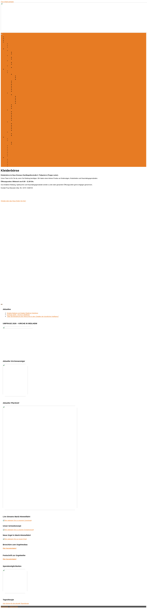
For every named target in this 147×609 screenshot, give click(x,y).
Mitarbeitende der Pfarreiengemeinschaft (22, 161)
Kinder (15, 94)
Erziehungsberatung (23, 77)
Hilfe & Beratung (14, 72)
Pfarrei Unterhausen (15, 66)
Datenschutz (14, 607)
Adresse (11, 159)
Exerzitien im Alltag (19, 142)
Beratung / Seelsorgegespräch (23, 74)
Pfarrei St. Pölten (14, 55)
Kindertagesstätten (15, 47)
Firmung (11, 151)
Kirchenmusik (13, 132)
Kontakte (8, 157)
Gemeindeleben (10, 69)
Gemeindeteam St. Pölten (21, 57)
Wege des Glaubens (11, 137)
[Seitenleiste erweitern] (1, 304)
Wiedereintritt (13, 156)
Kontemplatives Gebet (20, 144)
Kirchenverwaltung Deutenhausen (24, 62)
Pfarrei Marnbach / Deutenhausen (20, 60)
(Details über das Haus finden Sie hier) (13, 201)
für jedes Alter (13, 93)
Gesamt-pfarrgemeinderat (17, 45)
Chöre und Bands (18, 134)
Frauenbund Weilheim (20, 113)
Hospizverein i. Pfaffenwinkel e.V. (23, 125)
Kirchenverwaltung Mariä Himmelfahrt (25, 54)
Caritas (15, 81)
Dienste (7, 42)
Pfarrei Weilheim (14, 50)
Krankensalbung (18, 88)
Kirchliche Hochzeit (15, 152)
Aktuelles (8, 38)
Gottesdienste (9, 40)
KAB (14, 115)
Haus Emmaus (18, 83)
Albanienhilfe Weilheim (20, 123)
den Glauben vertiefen (16, 140)
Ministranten (17, 105)
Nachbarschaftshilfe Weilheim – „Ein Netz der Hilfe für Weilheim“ (34, 89)
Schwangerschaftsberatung (26, 79)
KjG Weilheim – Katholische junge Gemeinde (27, 106)
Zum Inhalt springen (7, 1)
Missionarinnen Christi (20, 127)
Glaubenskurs (13, 139)
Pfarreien (8, 49)
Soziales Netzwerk (19, 120)
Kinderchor (20, 100)
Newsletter (12, 164)
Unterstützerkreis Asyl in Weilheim (24, 130)
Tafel (14, 91)
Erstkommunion (14, 149)
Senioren (16, 108)
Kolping (15, 117)
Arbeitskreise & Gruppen (17, 110)
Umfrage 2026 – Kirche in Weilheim (18, 315)
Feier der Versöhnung (16, 154)
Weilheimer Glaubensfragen (18, 145)
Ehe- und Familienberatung (25, 76)
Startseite (8, 37)
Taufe (10, 147)
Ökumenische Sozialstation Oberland (25, 128)
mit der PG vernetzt (15, 122)
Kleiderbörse (17, 84)
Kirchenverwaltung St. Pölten (22, 59)
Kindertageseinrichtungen (25, 96)
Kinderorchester (22, 101)
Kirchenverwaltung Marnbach (22, 64)
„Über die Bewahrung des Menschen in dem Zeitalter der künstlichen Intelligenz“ (33, 316)
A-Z (14, 111)
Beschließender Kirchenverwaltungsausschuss (24, 43)
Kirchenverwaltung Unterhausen (23, 67)
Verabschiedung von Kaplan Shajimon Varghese (22, 313)
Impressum (12, 166)
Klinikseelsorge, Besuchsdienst (23, 86)
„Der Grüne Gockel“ (15, 71)
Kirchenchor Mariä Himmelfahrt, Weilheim (26, 52)
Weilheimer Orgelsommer (21, 135)
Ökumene (16, 118)
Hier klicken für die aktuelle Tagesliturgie (16, 603)
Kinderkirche (21, 98)
